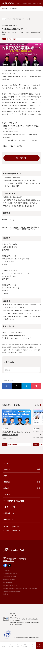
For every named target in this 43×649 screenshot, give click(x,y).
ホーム (18, 3)
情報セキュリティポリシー (9, 579)
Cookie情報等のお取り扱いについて (12, 591)
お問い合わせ (8, 513)
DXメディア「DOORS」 (10, 530)
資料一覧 (5, 594)
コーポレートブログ (9, 527)
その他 (4, 19)
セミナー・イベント (26, 3)
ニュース (6, 494)
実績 (5, 475)
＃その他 (28, 19)
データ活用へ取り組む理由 (13, 500)
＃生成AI (9, 19)
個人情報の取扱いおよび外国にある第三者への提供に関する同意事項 (20, 588)
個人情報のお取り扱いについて (10, 585)
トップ (5, 463)
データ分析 (36, 428)
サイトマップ (6, 571)
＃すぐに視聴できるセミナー (18, 19)
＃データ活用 (36, 438)
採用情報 (6, 519)
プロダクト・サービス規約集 (9, 576)
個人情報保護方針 (7, 582)
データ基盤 (5, 429)
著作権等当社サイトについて (10, 573)
